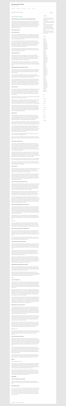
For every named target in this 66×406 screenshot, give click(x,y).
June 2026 (44, 38)
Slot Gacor (18, 8)
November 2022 (45, 84)
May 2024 (44, 65)
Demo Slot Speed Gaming (21, 390)
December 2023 (45, 70)
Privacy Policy (24, 8)
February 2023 (45, 81)
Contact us (33, 8)
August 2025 (45, 49)
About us (29, 8)
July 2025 (44, 50)
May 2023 (44, 78)
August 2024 (45, 62)
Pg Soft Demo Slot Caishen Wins (34, 391)
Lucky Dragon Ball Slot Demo (25, 391)
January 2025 (45, 56)
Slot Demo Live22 (13, 393)
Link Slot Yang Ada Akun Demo (17, 391)
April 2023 (44, 79)
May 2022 (44, 88)
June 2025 (44, 51)
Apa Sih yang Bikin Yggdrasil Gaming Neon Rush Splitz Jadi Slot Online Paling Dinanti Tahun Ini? (49, 22)
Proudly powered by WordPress (19, 402)
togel (44, 105)
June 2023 (44, 77)
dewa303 (44, 116)
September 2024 (45, 61)
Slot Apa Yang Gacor (36, 392)
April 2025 (44, 53)
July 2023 (44, 76)
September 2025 (45, 48)
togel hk (44, 103)
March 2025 (44, 54)
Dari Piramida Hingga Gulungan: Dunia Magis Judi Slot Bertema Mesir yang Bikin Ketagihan (48, 28)
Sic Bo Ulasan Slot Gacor (17, 16)
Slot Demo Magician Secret (19, 393)
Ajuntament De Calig (17, 4)
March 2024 (44, 67)
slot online (44, 98)
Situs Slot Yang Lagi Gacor (29, 392)
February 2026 (45, 42)
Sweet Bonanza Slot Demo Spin (28, 393)
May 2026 (44, 39)
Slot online (44, 120)
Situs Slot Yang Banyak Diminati (21, 392)
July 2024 (44, 63)
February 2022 (45, 91)
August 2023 (45, 75)
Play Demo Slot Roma (14, 392)
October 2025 (45, 47)
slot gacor (44, 107)
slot (43, 96)
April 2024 (44, 66)
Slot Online (13, 8)
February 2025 (45, 55)
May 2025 (44, 52)
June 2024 (44, 64)
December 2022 (45, 83)
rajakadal (44, 109)
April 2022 (44, 89)
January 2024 (45, 69)
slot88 (44, 111)
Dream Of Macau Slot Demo (29, 390)
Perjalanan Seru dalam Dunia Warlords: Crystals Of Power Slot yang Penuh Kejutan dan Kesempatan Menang (48, 25)
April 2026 (44, 40)
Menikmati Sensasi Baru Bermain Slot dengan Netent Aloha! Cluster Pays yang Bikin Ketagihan (48, 19)
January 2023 (45, 82)
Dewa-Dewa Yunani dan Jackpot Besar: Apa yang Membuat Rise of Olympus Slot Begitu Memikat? (48, 32)
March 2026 (44, 41)
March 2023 (44, 80)
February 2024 (45, 68)
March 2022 (44, 90)
